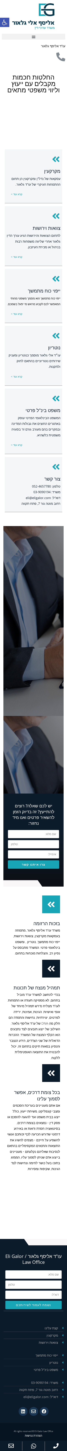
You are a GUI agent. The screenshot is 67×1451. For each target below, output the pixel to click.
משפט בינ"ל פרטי (43, 410)
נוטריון (54, 347)
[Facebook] (44, 1411)
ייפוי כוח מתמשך (44, 291)
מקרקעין (52, 171)
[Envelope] (33, 1411)
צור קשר (52, 479)
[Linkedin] (23, 1411)
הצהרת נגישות (33, 1436)
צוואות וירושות (46, 228)
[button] (33, 37)
